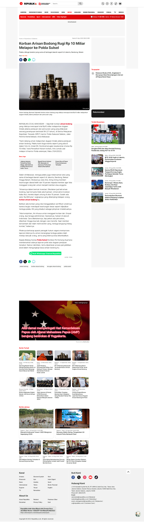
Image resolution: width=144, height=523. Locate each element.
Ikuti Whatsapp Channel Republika (47, 253)
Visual (35, 487)
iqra (63, 12)
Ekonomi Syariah (35, 12)
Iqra (35, 479)
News (21, 482)
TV (115, 12)
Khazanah (22, 479)
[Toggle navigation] (21, 3)
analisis (77, 12)
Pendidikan (31, 17)
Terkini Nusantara (97, 122)
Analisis (36, 482)
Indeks (121, 12)
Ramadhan (37, 490)
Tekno (35, 485)
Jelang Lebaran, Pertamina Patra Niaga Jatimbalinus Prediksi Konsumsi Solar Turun (26, 165)
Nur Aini (24, 55)
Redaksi (36, 499)
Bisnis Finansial (89, 12)
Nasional (23, 17)
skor (46, 12)
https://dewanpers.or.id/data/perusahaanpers (34, 512)
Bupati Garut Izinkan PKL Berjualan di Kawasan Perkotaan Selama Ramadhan (44, 164)
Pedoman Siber (52, 499)
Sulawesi (34, 38)
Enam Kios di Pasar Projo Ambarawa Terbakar (62, 163)
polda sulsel (67, 266)
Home (21, 38)
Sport (38, 17)
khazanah (55, 12)
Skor (49, 476)
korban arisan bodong (28, 200)
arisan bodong (66, 124)
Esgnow (21, 487)
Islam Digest (52, 479)
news (69, 12)
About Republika (24, 499)
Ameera (21, 476)
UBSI (53, 17)
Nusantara (27, 38)
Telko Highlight (62, 17)
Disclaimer (22, 502)
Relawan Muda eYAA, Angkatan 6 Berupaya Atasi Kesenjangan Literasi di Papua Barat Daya (109, 75)
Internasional (46, 17)
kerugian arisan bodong (54, 266)
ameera (23, 12)
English (50, 487)
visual (108, 12)
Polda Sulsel (42, 240)
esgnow (101, 12)
